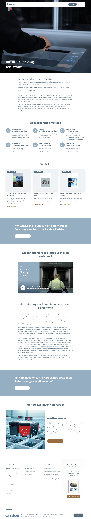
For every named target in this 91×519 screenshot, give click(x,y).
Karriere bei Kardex (29, 468)
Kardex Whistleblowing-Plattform (52, 479)
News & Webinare (10, 490)
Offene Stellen (28, 474)
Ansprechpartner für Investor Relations (51, 475)
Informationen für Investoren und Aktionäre (14, 469)
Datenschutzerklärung (69, 510)
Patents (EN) (61, 510)
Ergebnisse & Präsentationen (13, 484)
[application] (45, 515)
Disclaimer (45, 510)
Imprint (77, 510)
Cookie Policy (82, 510)
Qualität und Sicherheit (53, 510)
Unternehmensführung (11, 473)
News (7, 487)
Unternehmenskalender (11, 481)
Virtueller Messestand (11, 493)
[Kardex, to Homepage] (11, 4)
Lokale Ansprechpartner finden (52, 471)
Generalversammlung (11, 479)
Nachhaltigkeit (9, 476)
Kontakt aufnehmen (49, 468)
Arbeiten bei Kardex (30, 471)
